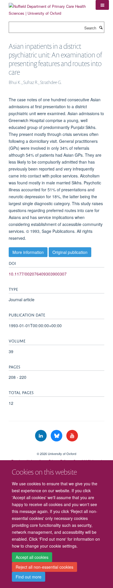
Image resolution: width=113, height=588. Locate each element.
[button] (102, 5)
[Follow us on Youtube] (72, 436)
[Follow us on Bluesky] (57, 436)
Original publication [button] (70, 252)
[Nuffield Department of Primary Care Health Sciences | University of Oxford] (48, 7)
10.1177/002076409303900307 (38, 274)
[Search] (101, 27)
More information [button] (28, 252)
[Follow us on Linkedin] (41, 436)
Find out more (28, 577)
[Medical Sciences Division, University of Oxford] (56, 448)
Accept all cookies (32, 557)
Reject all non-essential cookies (44, 567)
